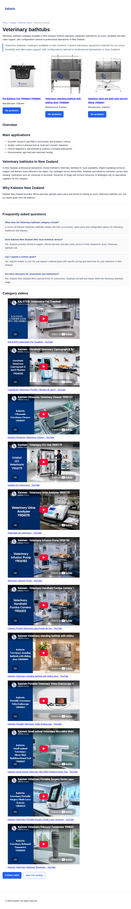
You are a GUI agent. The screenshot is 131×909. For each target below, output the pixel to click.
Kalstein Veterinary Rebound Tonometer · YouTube (32, 867)
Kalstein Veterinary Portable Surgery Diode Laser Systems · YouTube (41, 819)
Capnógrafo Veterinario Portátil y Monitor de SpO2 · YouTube (37, 390)
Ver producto (11, 110)
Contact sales (12, 875)
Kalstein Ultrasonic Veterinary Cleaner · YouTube (31, 437)
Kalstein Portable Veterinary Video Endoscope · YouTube (35, 724)
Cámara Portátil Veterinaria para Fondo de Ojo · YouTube (35, 628)
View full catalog (34, 875)
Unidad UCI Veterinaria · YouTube (24, 485)
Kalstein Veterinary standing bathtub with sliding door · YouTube (38, 676)
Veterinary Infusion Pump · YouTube (25, 581)
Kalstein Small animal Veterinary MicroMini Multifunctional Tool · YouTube (43, 772)
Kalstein (10, 8)
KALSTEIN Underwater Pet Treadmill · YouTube (30, 342)
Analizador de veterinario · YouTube (25, 533)
